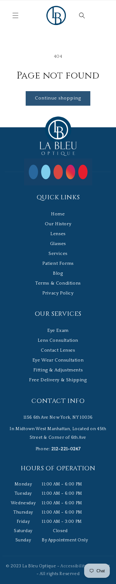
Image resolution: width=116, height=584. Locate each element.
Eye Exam (58, 330)
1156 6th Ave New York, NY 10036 (58, 417)
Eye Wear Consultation (58, 360)
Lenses (58, 233)
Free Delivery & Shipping (58, 380)
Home (58, 214)
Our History (58, 223)
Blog (58, 273)
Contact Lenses (58, 350)
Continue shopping (58, 98)
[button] (15, 15)
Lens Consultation (58, 340)
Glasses (58, 243)
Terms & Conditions (58, 283)
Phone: (58, 448)
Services (58, 253)
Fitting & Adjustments (58, 370)
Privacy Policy (57, 293)
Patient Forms (58, 263)
